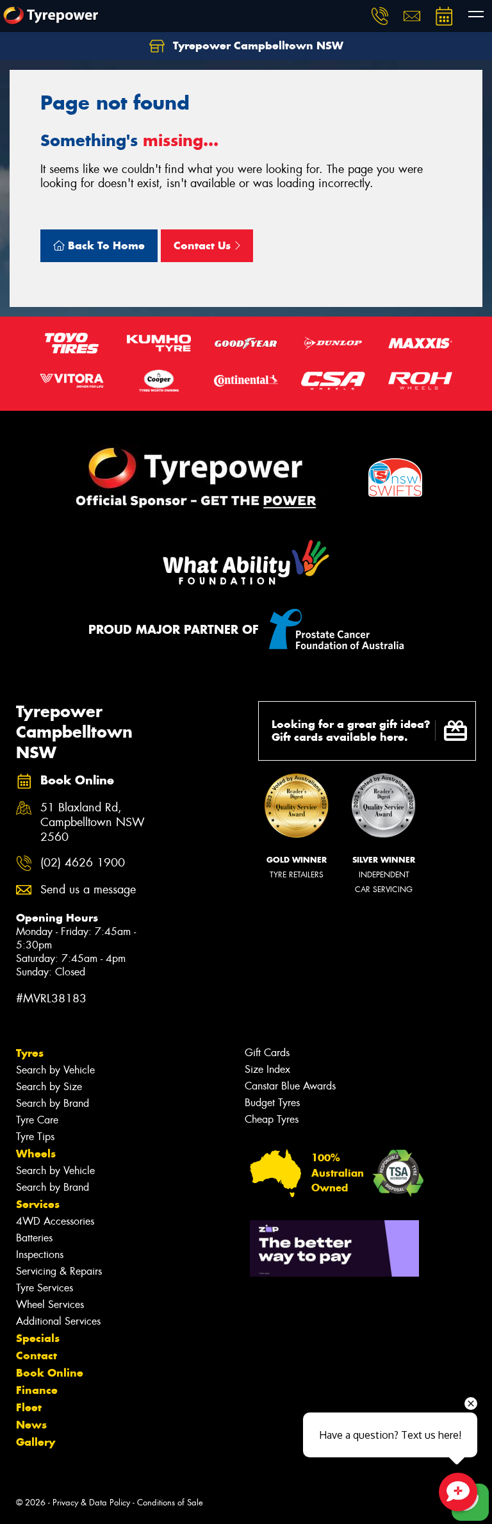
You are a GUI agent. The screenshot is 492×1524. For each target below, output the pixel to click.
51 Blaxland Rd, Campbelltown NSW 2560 (92, 822)
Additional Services (58, 1321)
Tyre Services (44, 1288)
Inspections (39, 1254)
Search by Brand (52, 1103)
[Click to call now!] (380, 16)
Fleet (29, 1407)
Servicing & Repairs (59, 1271)
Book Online (49, 1373)
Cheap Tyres (272, 1119)
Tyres (30, 1053)
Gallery (35, 1442)
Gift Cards (267, 1052)
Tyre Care (37, 1120)
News (31, 1425)
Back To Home (105, 245)
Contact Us (204, 245)
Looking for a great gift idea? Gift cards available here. (351, 731)
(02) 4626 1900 (82, 863)
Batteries (34, 1238)
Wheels (36, 1154)
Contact (36, 1355)
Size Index (267, 1069)
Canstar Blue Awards (290, 1086)
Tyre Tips (35, 1136)
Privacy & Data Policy (91, 1502)
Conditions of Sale (170, 1502)
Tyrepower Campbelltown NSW (256, 45)
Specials (38, 1338)
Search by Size (49, 1086)
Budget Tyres (272, 1102)
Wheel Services (50, 1304)
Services (38, 1204)
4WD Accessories (55, 1221)
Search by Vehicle (55, 1070)
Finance (37, 1390)
